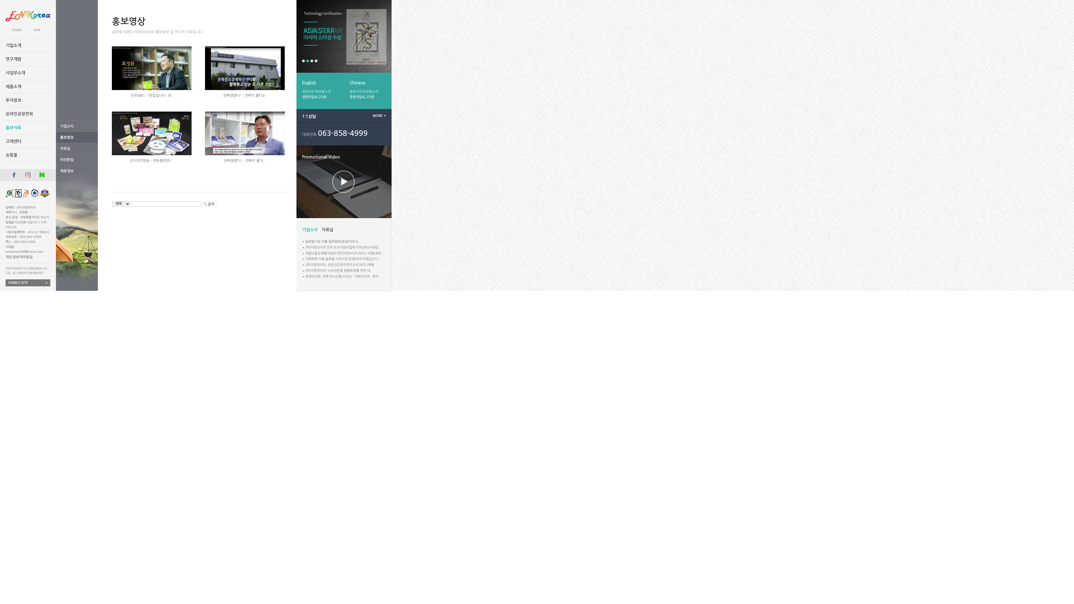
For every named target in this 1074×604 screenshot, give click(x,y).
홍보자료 (13, 128)
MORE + (379, 115)
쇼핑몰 (11, 155)
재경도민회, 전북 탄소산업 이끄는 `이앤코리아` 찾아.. (343, 276)
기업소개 (13, 45)
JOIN (37, 30)
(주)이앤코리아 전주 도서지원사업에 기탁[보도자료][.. (343, 247)
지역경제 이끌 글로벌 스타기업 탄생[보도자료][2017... (343, 259)
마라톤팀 (67, 160)
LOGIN (16, 30)
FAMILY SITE (18, 282)
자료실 (65, 148)
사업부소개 (15, 73)
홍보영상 (67, 137)
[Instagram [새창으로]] (28, 175)
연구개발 (13, 59)
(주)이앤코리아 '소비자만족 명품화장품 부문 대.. (338, 270)
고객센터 (13, 141)
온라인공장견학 (19, 114)
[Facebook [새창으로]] (10, 175)
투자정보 (13, 100)
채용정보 (67, 171)
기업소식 (67, 126)
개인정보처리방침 (19, 257)
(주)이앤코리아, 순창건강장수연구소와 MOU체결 (339, 264)
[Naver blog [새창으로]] (42, 175)
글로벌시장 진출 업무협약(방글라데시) (331, 241)
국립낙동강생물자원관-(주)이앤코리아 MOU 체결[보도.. (344, 253)
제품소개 (13, 86)
